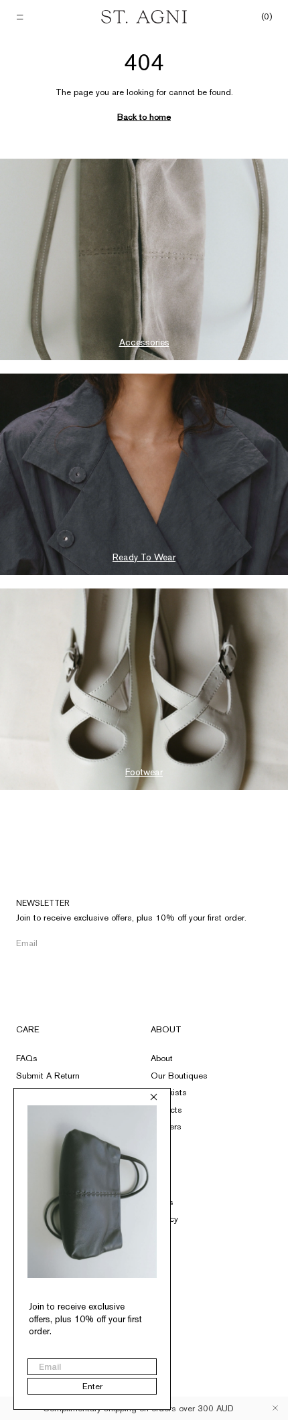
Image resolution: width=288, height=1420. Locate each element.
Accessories (144, 342)
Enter (92, 1386)
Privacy (164, 1219)
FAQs (27, 1058)
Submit (220, 944)
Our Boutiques (179, 1076)
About (166, 1029)
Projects (166, 1110)
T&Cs (162, 1202)
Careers (166, 1126)
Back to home (144, 117)
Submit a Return (48, 1076)
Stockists (169, 1092)
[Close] (275, 1408)
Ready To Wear (144, 557)
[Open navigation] (21, 17)
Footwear (144, 772)
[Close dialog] (154, 1097)
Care (28, 1029)
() (266, 16)
